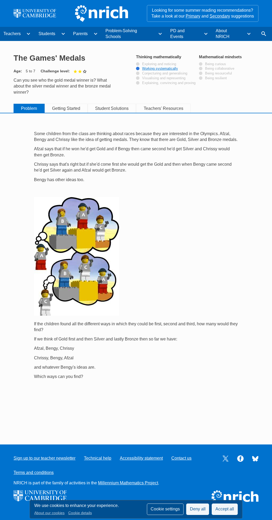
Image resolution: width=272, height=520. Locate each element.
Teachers (12, 33)
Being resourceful (218, 73)
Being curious (215, 64)
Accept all (224, 509)
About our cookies (49, 513)
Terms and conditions (34, 472)
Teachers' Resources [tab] (163, 108)
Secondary (220, 16)
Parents (80, 33)
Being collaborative (219, 68)
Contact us (181, 458)
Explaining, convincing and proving (169, 83)
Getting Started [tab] (66, 108)
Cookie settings (165, 509)
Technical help (97, 458)
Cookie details (80, 513)
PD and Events (177, 33)
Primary (193, 16)
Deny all (198, 509)
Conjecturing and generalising (164, 73)
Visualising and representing (163, 78)
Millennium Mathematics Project (128, 483)
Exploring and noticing (159, 64)
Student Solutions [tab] (112, 108)
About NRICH (223, 33)
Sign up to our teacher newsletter (44, 458)
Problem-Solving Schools (121, 33)
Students (47, 33)
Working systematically (160, 68)
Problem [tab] (29, 108)
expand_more (28, 34)
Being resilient (216, 78)
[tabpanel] (136, 274)
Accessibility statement (141, 458)
